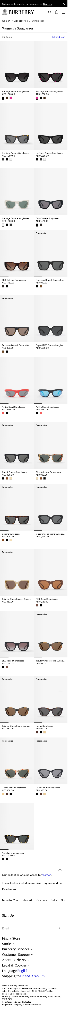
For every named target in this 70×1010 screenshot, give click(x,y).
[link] (6, 20)
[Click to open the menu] (63, 12)
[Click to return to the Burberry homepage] (21, 12)
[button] (47, 4)
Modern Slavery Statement (15, 985)
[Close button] (63, 3)
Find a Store (11, 938)
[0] (57, 12)
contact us (7, 993)
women (46, 852)
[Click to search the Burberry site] (50, 12)
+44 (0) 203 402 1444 (41, 991)
